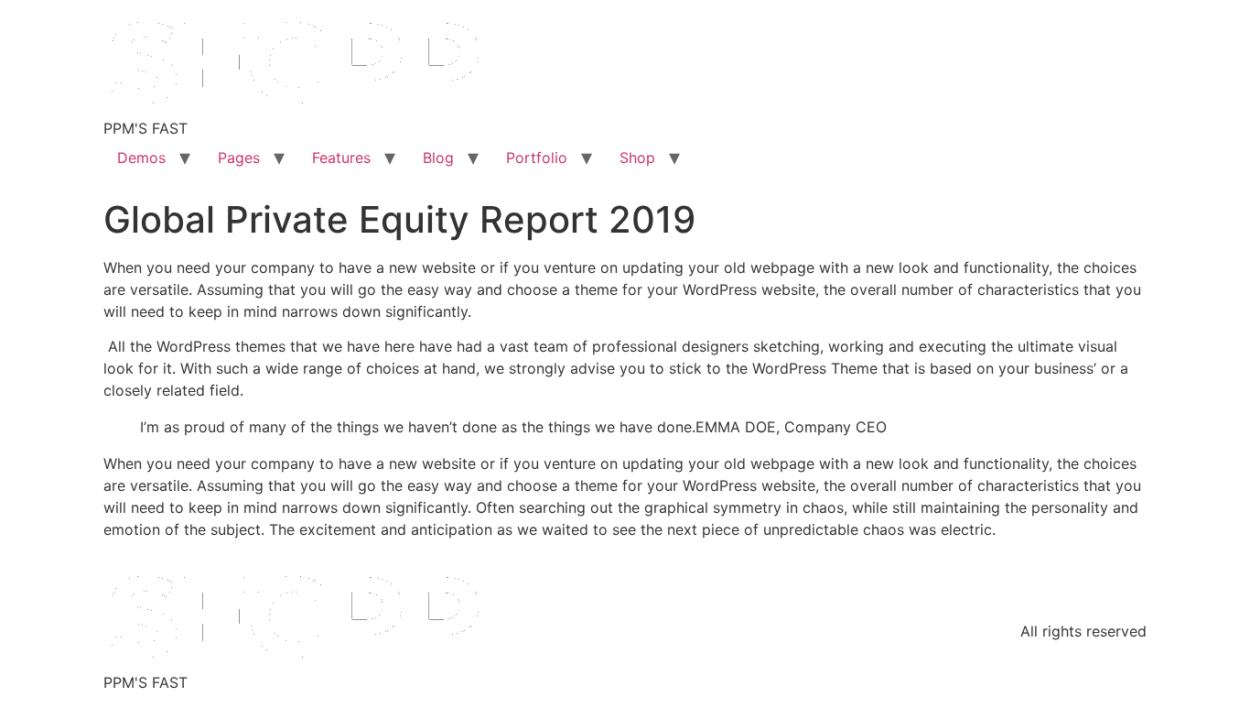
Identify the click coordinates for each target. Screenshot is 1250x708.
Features (341, 157)
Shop (637, 157)
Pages (239, 157)
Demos (141, 157)
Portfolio (536, 157)
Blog (438, 157)
